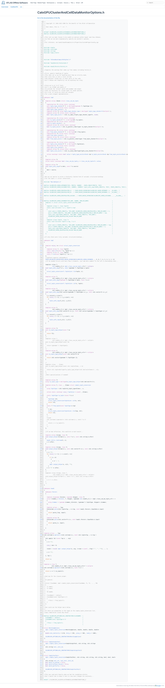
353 (40, 628)
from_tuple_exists (56, 139)
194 (40, 354)
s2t (56, 250)
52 (40, 109)
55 (40, 114)
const (66, 268)
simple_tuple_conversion (83, 385)
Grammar (54, 502)
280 (40, 502)
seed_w (89, 633)
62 (40, 126)
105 (40, 201)
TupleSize (71, 392)
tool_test (63, 660)
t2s (54, 254)
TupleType (54, 388)
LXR (82, 2)
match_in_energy (54, 662)
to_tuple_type (54, 381)
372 (40, 660)
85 (40, 166)
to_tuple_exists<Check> (99, 154)
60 (40, 123)
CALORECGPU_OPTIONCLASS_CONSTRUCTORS (57, 636)
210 (40, 381)
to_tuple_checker (55, 120)
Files (72, 2)
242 (40, 436)
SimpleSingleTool (54, 641)
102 (40, 195)
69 (40, 139)
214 (40, 388)
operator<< (57, 535)
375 (40, 666)
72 (40, 144)
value (68, 154)
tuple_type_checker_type (72, 111)
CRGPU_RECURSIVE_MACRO (52, 259)
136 (40, 254)
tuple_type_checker (56, 106)
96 (40, 185)
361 (40, 641)
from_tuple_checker (56, 132)
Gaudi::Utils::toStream (54, 440)
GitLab (78, 2)
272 (40, 488)
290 (40, 519)
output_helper (53, 436)
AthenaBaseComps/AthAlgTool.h (60, 59)
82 (40, 161)
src (21, 7)
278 (40, 498)
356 (40, 633)
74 (40, 147)
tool (55, 647)
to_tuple (61, 395)
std (53, 266)
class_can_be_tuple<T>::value (90, 161)
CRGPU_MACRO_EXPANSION (67, 259)
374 (40, 664)
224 (40, 405)
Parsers (54, 492)
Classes (66, 2)
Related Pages (41, 2)
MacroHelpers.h (55, 182)
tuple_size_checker (56, 144)
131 (40, 245)
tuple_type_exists (56, 114)
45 (40, 97)
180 (40, 330)
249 (40, 449)
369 (40, 655)
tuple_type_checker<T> (96, 111)
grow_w (78, 633)
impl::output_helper (56, 464)
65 (40, 132)
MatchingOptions (54, 628)
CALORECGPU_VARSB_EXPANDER (84, 259)
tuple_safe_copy (54, 166)
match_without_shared (56, 664)
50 (40, 106)
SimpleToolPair (53, 655)
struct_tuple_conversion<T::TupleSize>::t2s (61, 271)
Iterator (61, 498)
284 (40, 509)
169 (40, 311)
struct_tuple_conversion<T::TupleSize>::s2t (61, 283)
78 (40, 154)
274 (40, 492)
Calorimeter (4, 7)
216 (40, 392)
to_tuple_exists (55, 126)
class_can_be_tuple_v (72, 161)
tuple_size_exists (56, 151)
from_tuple (56, 405)
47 (40, 101)
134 (40, 250)
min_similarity (55, 633)
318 (40, 567)
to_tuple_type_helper (56, 330)
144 (40, 268)
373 (40, 662)
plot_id (60, 647)
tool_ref (56, 660)
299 (40, 535)
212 (40, 385)
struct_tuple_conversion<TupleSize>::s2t (61, 400)
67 (40, 135)
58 (40, 120)
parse (56, 509)
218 (40, 395)
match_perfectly (54, 666)
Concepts (60, 2)
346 (40, 616)
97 (40, 187)
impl (52, 97)
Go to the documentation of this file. (48, 18)
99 (40, 190)
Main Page (33, 2)
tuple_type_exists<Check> (80, 154)
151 (40, 280)
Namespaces (50, 2)
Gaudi (52, 488)
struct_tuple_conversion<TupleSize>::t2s (61, 411)
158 (40, 292)
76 (40, 151)
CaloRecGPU (14, 7)
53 (40, 111)
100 (40, 192)
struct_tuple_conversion (72, 245)
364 (40, 647)
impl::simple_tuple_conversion (55, 629)
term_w (68, 633)
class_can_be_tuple (72, 101)
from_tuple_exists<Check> (117, 154)
